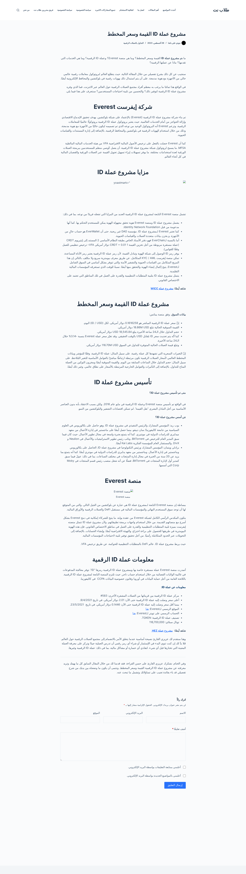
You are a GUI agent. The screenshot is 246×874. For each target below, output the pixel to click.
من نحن (26, 10)
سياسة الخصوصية (83, 10)
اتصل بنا (141, 10)
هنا (147, 609)
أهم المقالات (153, 10)
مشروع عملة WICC (162, 288)
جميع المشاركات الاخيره (105, 10)
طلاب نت (221, 9)
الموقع (96, 712)
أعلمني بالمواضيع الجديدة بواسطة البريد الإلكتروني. (154, 775)
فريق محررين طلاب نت (43, 10)
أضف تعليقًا (179, 729)
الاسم (183, 712)
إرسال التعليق (175, 785)
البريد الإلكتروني (134, 712)
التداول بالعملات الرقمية (134, 43)
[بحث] (18, 10)
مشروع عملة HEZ (162, 630)
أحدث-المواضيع (169, 10)
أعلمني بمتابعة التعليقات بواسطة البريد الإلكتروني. (154, 767)
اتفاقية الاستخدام (126, 10)
